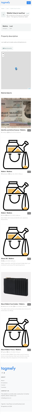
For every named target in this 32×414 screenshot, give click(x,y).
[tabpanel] (16, 70)
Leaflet (29, 88)
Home (2, 8)
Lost (7, 8)
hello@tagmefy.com (6, 398)
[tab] (7, 48)
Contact (3, 385)
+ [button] (3, 53)
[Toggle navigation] (29, 2)
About (2, 380)
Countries (3, 387)
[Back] (3, 14)
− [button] (3, 56)
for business (4, 382)
